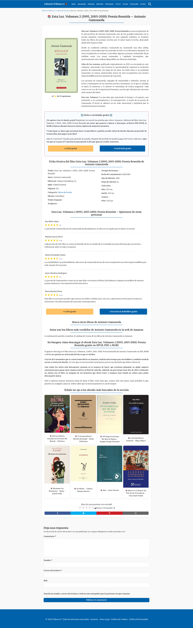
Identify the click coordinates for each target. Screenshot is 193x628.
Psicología (109, 4)
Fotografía (134, 4)
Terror (118, 4)
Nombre (48, 560)
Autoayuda (82, 4)
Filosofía (99, 4)
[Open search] (149, 4)
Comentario (50, 536)
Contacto (94, 619)
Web (45, 581)
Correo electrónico (53, 570)
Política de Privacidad (138, 619)
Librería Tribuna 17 (48, 11)
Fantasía (91, 4)
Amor (73, 4)
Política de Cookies (119, 619)
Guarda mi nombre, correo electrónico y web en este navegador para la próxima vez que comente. (87, 594)
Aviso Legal (105, 619)
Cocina (142, 4)
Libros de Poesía (63, 11)
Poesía (125, 4)
